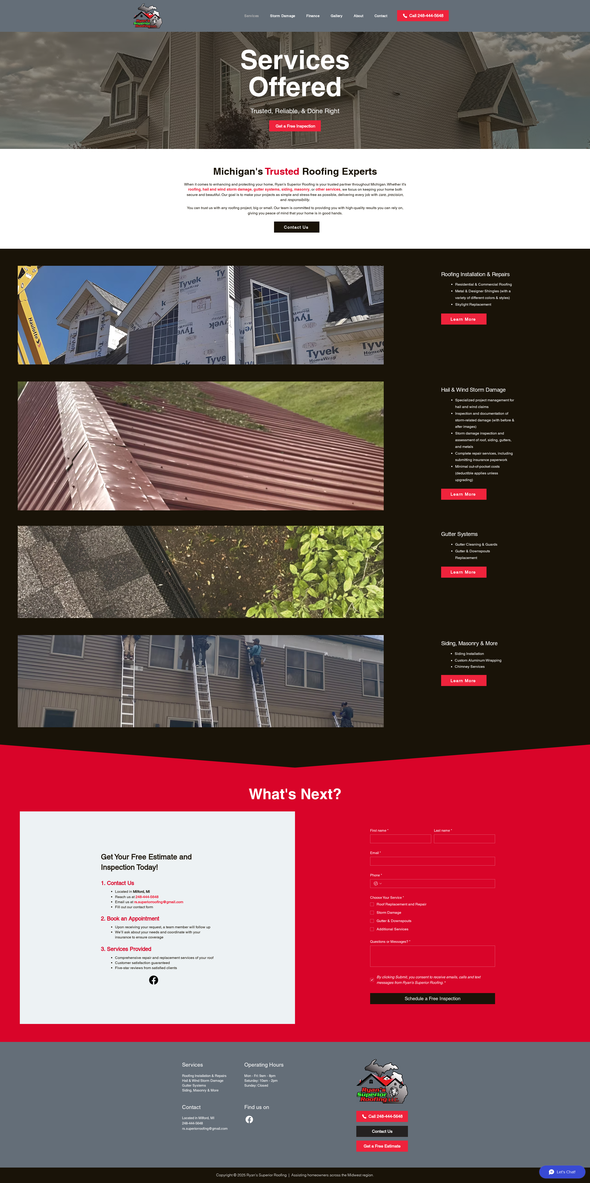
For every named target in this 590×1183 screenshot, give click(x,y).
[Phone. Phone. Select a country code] (377, 883)
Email (375, 853)
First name (379, 830)
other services (328, 189)
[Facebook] (153, 980)
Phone (376, 875)
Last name (443, 830)
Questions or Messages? (390, 941)
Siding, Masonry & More (200, 1090)
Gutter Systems (194, 1085)
